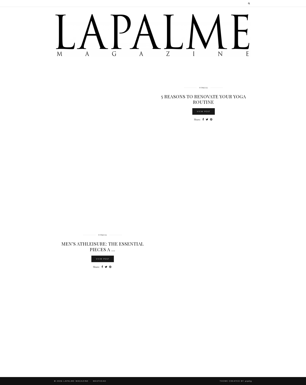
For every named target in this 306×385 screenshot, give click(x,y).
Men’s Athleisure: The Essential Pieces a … (102, 246)
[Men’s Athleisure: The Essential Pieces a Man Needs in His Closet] (203, 286)
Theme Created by (236, 381)
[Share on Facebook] (203, 119)
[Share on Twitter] (207, 119)
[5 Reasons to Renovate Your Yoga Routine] (102, 138)
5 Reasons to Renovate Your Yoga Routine (203, 99)
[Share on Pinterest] (211, 119)
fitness (203, 88)
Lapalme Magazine (76, 381)
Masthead (99, 381)
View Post (203, 111)
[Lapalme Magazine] (153, 35)
